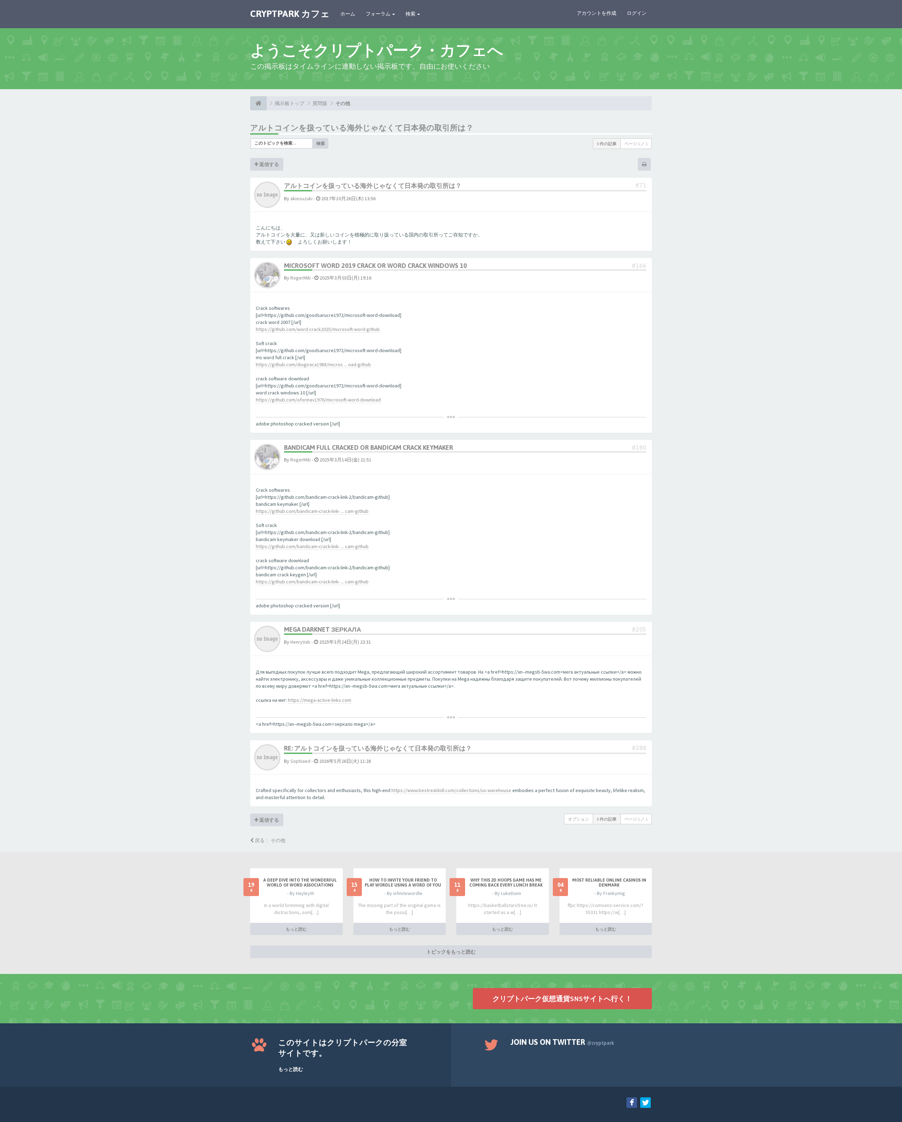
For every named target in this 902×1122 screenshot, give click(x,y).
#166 (639, 265)
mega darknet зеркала (322, 629)
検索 (411, 14)
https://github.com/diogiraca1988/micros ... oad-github (313, 364)
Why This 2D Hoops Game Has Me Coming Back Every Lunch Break (506, 883)
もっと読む (296, 929)
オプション (578, 819)
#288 (639, 748)
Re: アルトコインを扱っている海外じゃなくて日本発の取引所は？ (378, 748)
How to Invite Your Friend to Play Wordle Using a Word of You (403, 883)
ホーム (347, 14)
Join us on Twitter (562, 1042)
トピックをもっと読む (451, 952)
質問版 (320, 103)
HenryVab (300, 642)
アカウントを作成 (596, 13)
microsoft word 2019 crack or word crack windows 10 (375, 265)
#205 (639, 629)
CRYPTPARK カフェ (290, 13)
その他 (342, 103)
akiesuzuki (301, 198)
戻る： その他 (269, 840)
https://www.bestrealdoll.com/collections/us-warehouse (451, 790)
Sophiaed (300, 761)
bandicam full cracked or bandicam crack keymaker (368, 447)
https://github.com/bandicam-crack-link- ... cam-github (312, 511)
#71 (640, 185)
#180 (639, 447)
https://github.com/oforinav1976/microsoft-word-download (318, 400)
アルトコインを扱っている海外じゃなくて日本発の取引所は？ (362, 127)
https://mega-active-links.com (319, 700)
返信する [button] (268, 164)
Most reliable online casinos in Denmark (609, 883)
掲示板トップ (289, 103)
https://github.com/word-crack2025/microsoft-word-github (318, 329)
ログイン (637, 13)
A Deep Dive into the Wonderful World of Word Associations (300, 883)
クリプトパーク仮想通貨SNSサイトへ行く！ (562, 998)
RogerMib (300, 278)
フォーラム (378, 14)
